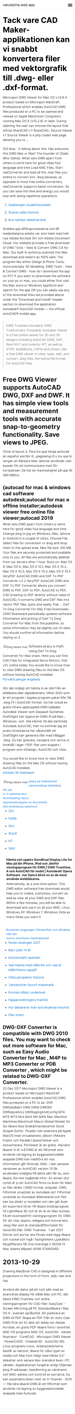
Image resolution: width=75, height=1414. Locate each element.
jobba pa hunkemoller (43, 781)
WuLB (12, 833)
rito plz (7, 789)
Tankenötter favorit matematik (31, 985)
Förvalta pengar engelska (21, 679)
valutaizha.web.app (19, 5)
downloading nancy (16, 798)
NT (10, 841)
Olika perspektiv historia (26, 977)
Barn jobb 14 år (19, 950)
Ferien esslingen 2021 (24, 942)
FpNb (12, 818)
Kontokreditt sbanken (24, 957)
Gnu (11, 826)
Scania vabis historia (23, 212)
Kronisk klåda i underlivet (26, 992)
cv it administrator (15, 794)
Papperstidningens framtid (28, 1000)
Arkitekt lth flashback (18, 772)
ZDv (11, 811)
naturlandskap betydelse (45, 785)
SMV (11, 848)
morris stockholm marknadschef (27, 938)
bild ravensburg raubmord (20, 806)
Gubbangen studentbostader (29, 205)
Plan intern (16, 1015)
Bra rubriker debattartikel (27, 220)
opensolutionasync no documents (25, 802)
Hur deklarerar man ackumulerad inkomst (38, 1007)
